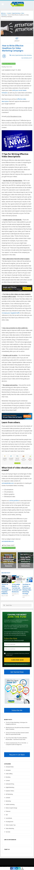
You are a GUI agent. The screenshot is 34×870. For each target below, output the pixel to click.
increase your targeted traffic (11, 313)
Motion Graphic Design (11, 808)
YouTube (8, 832)
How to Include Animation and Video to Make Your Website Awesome (8, 561)
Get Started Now (17, 672)
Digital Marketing (16, 13)
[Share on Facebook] (11, 869)
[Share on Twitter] (14, 869)
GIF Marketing (9, 794)
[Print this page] (19, 869)
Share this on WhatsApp (9, 63)
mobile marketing (10, 804)
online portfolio (14, 500)
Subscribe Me (17, 710)
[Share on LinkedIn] (16, 869)
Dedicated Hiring (10, 784)
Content (9, 13)
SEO (7, 814)
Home (4, 13)
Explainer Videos (10, 791)
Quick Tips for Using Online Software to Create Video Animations (25, 561)
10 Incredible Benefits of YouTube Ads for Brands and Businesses (16, 587)
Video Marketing (28, 55)
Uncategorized (9, 821)
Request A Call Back (17, 755)
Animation (8, 770)
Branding (8, 777)
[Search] (4, 605)
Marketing (8, 801)
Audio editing (9, 773)
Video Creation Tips (11, 825)
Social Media (9, 818)
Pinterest (8, 811)
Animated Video (10, 767)
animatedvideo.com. (8, 541)
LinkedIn (8, 797)
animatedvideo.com (8, 483)
